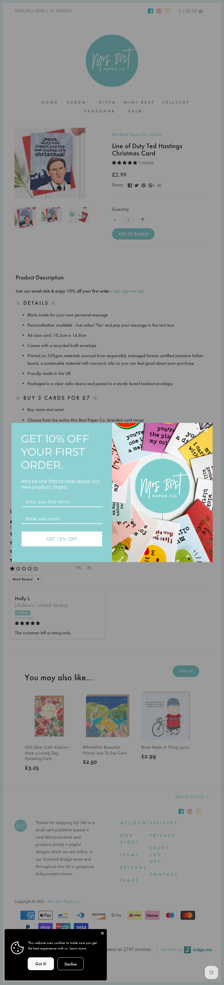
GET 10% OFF (61, 539)
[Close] (102, 933)
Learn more (77, 948)
